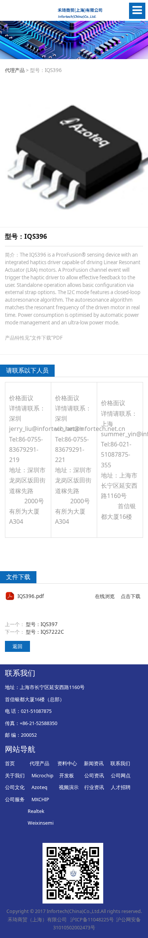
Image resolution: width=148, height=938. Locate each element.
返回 (17, 646)
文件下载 (18, 577)
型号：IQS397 (42, 624)
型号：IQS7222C (45, 631)
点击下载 (130, 596)
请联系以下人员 (27, 370)
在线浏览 (105, 596)
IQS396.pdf (30, 596)
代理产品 (15, 70)
